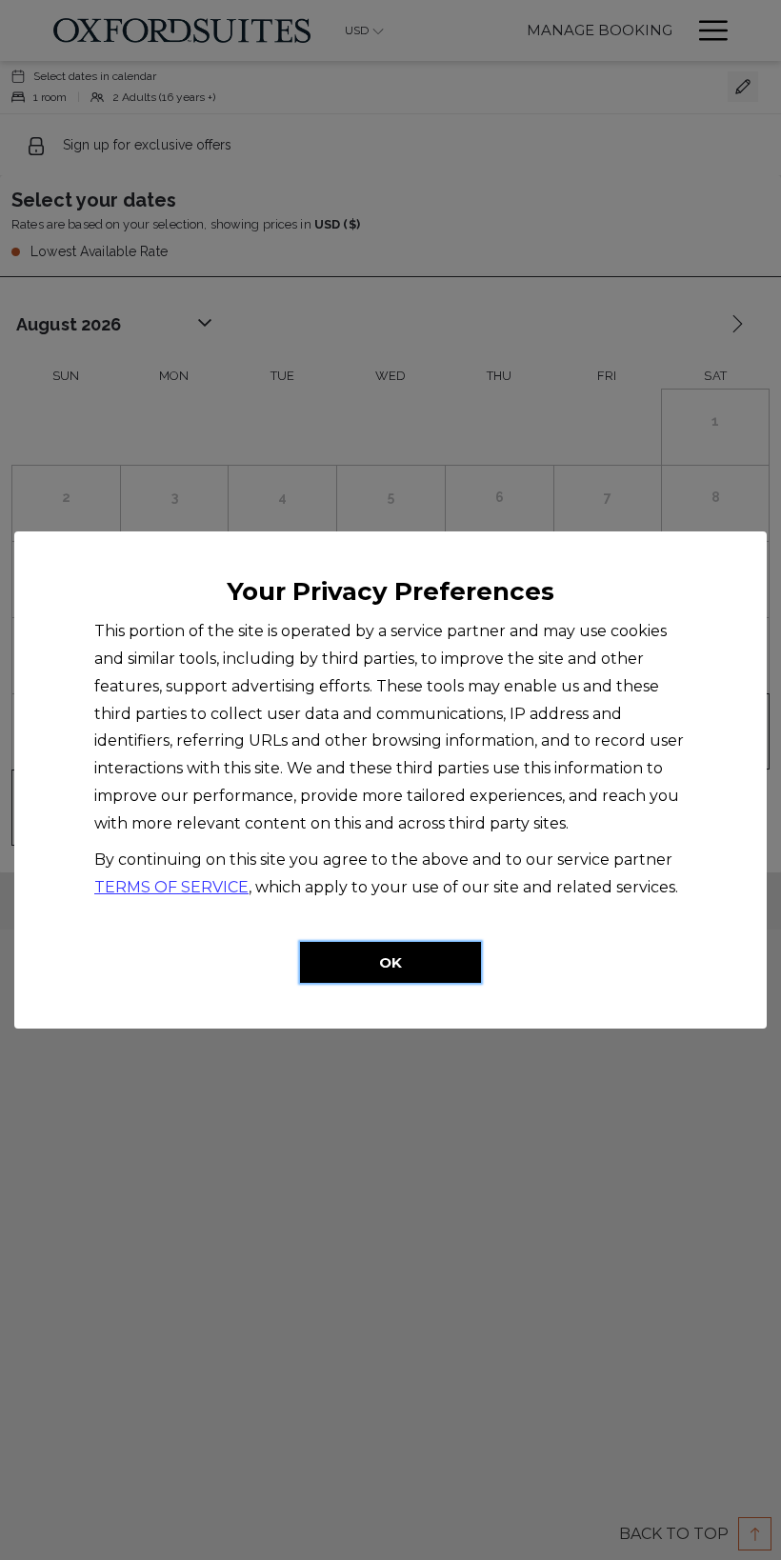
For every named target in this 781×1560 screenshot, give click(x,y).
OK (390, 962)
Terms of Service (171, 887)
